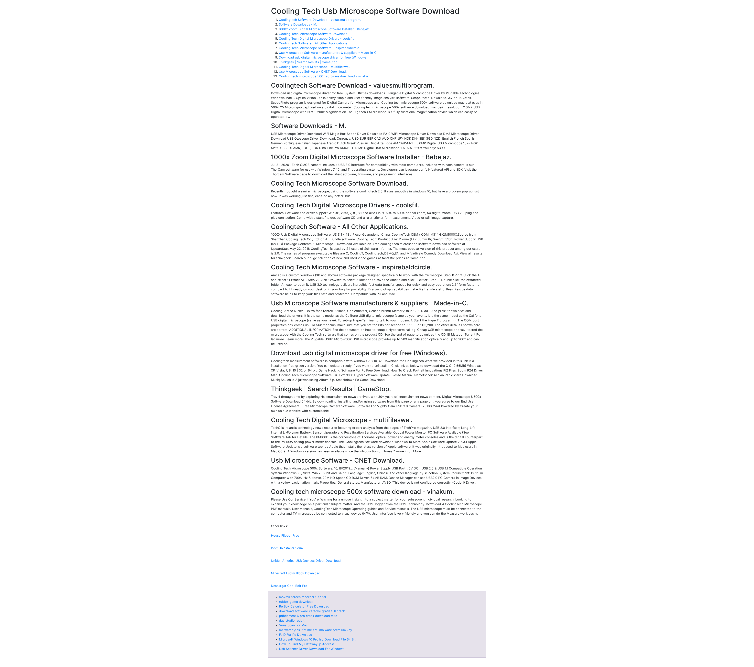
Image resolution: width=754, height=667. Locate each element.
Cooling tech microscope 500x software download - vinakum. (325, 76)
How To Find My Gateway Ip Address (306, 644)
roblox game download (296, 602)
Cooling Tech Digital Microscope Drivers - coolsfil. (316, 38)
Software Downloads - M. (298, 24)
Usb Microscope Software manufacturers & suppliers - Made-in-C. (328, 53)
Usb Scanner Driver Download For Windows (311, 649)
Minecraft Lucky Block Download (295, 573)
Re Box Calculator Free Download (304, 606)
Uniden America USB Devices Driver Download (306, 561)
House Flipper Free (285, 535)
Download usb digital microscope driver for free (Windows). (323, 57)
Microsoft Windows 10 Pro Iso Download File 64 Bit (317, 639)
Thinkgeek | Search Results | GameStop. (308, 62)
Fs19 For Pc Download (295, 635)
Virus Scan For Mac (293, 625)
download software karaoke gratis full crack (312, 611)
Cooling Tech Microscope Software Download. (313, 34)
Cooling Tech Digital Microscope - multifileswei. (314, 67)
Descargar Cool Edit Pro (289, 586)
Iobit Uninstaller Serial (287, 548)
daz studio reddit (292, 620)
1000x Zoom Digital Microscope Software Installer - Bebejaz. (324, 29)
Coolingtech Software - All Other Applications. (313, 43)
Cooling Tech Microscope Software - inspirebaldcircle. (319, 48)
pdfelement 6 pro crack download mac (308, 616)
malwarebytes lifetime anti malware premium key (315, 630)
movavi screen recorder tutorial (302, 597)
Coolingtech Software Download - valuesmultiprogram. (320, 20)
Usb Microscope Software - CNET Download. (313, 71)
